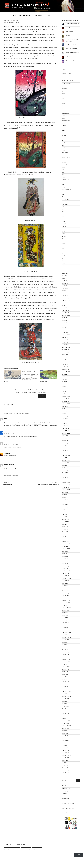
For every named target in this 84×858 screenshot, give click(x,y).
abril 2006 (64, 708)
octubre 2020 (64, 312)
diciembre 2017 (65, 369)
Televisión (64, 236)
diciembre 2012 (65, 511)
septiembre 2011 (65, 548)
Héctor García (34, 849)
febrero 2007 (64, 684)
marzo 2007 (64, 681)
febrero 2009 (64, 625)
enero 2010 (64, 598)
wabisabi (16, 298)
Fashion (63, 130)
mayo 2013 (64, 499)
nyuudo (6, 432)
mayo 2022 (64, 293)
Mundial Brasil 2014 (9, 464)
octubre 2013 (64, 487)
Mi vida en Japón (65, 179)
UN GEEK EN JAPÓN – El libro (68, 803)
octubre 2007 (64, 664)
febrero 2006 (64, 713)
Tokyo (63, 238)
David (5, 418)
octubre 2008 (65, 634)
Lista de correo (16, 849)
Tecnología (64, 231)
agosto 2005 (64, 728)
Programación (65, 204)
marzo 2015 (64, 448)
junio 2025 (64, 280)
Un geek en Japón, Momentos (68, 805)
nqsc (5, 442)
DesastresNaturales (66, 120)
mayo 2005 (64, 735)
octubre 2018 (64, 349)
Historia (63, 150)
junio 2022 (64, 290)
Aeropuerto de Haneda (71, 44)
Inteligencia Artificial (66, 157)
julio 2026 (64, 275)
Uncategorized (65, 250)
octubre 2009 (65, 605)
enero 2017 (64, 393)
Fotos (63, 137)
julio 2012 (64, 524)
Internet (63, 160)
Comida (63, 110)
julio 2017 (64, 381)
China (63, 98)
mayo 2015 (64, 443)
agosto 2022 (64, 288)
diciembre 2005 (65, 718)
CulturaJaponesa (65, 113)
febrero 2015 (64, 450)
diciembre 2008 (65, 629)
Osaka (63, 194)
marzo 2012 (64, 534)
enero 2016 (64, 423)
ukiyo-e (43, 37)
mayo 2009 (64, 617)
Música (63, 182)
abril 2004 (64, 767)
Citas (63, 108)
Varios (63, 253)
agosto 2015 (64, 435)
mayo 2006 (64, 706)
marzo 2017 (64, 388)
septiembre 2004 (65, 755)
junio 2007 (64, 674)
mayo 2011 (64, 558)
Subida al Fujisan (43, 381)
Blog (14, 15)
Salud (63, 211)
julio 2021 (64, 305)
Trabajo (63, 243)
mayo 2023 (64, 283)
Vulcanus (63, 265)
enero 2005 (64, 745)
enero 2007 (64, 686)
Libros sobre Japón (25, 15)
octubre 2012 (64, 516)
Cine (63, 105)
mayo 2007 (64, 676)
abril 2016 (64, 416)
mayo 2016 (64, 413)
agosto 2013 (64, 492)
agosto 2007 (64, 669)
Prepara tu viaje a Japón (37, 847)
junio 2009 (64, 615)
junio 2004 (64, 762)
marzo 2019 (64, 337)
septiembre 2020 (65, 315)
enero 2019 (64, 342)
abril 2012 (64, 531)
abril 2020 (64, 325)
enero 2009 (64, 627)
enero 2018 (64, 366)
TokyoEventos (65, 241)
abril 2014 (64, 472)
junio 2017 (64, 384)
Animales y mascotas (66, 83)
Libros (63, 174)
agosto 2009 (64, 610)
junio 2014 (64, 467)
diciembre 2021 (65, 298)
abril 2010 (64, 590)
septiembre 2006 (65, 696)
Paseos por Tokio (65, 199)
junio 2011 (64, 556)
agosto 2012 (64, 521)
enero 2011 (64, 568)
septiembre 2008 (65, 637)
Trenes (63, 248)
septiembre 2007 (65, 666)
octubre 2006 (65, 693)
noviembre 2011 (65, 543)
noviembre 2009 (65, 602)
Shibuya (63, 218)
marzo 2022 (64, 295)
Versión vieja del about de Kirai (68, 808)
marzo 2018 (64, 361)
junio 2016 (64, 411)
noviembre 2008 (65, 632)
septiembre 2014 (65, 460)
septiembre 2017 (65, 376)
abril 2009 (64, 620)
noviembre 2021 (65, 300)
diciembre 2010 (65, 570)
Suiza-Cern (64, 226)
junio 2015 (64, 440)
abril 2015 (64, 445)
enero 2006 (64, 715)
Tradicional (9, 404)
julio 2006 (64, 701)
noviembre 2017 (65, 371)
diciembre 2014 (65, 452)
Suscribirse (39, 15)
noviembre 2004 (65, 750)
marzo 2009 (64, 622)
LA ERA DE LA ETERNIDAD (67, 796)
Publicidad (64, 206)
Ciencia (63, 103)
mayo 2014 (64, 470)
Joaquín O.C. (7, 453)
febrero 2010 (64, 595)
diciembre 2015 (65, 425)
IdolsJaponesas (65, 152)
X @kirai (5, 849)
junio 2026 (64, 278)
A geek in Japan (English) (25, 849)
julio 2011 (64, 553)
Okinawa (63, 191)
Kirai (16, 20)
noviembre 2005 (65, 720)
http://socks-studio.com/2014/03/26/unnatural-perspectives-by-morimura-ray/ (21, 436)
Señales (63, 214)
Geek (63, 145)
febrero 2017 (64, 391)
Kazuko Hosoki (69, 35)
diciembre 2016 (65, 396)
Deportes (63, 118)
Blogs (63, 96)
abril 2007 (64, 679)
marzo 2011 (64, 563)
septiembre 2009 (65, 607)
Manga (63, 177)
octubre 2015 (64, 430)
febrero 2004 (64, 772)
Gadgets (63, 142)
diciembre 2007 (65, 659)
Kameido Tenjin (32, 118)
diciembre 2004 (65, 747)
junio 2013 (64, 497)
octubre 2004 (65, 752)
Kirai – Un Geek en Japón (30, 5)
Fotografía (64, 135)
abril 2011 (64, 561)
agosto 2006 (64, 698)
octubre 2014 (64, 457)
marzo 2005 (64, 740)
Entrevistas (64, 125)
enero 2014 (64, 479)
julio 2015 (64, 438)
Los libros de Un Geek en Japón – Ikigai (12, 847)
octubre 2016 (64, 401)
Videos (63, 263)
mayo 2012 (64, 529)
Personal (63, 201)
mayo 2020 (64, 322)
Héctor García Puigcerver (71, 48)
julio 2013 (64, 494)
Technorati (64, 228)
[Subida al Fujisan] (48, 374)
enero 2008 (64, 657)
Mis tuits (63, 69)
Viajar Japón (64, 255)
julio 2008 (64, 642)
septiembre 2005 (65, 725)
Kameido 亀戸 (15, 128)
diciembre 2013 (65, 482)
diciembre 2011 (65, 541)
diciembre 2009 (65, 600)
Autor (48, 15)
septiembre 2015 (65, 433)
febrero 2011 (64, 566)
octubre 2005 (65, 723)
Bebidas (63, 93)
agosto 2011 (64, 551)
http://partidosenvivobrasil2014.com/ (12, 468)
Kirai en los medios (65, 169)
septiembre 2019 (65, 334)
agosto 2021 (64, 302)
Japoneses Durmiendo (66, 164)
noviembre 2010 (65, 573)
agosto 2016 (64, 406)
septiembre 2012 (65, 519)
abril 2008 (64, 649)
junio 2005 (64, 733)
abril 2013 (64, 502)
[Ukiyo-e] (12, 374)
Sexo (63, 216)
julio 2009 (64, 612)
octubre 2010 (64, 575)
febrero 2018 (64, 364)
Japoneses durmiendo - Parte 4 (72, 23)
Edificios (63, 123)
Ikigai (63, 155)
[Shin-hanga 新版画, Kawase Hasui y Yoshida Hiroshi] (31, 375)
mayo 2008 (64, 647)
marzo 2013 (64, 504)
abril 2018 (64, 359)
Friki (62, 140)
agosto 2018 (64, 354)
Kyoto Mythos (64, 793)
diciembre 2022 (65, 285)
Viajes (63, 258)
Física (63, 132)
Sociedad (64, 223)
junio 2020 (64, 320)
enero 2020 (64, 332)
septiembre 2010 (65, 578)
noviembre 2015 (65, 428)
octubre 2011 (64, 546)
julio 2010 (64, 583)
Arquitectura (64, 88)
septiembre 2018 (65, 352)
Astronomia (64, 91)
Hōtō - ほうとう (69, 31)
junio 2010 (64, 585)
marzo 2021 (64, 307)
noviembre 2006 (65, 691)
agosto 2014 (64, 462)
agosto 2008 (64, 639)
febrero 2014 (64, 477)
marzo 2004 (64, 770)
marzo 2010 (64, 593)
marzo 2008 (64, 652)
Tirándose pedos (69, 56)
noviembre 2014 (65, 455)
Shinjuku (63, 221)
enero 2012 (64, 538)
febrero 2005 (64, 743)
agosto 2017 (64, 379)
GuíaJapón (64, 147)
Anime (63, 86)
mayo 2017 (64, 386)
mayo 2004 (64, 765)
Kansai (63, 167)
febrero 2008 (64, 654)
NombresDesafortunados (67, 189)
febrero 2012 (64, 536)
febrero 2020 (64, 329)
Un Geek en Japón (66, 73)
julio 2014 (64, 465)
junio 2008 (64, 644)
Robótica (63, 209)
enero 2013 (64, 509)
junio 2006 (64, 703)
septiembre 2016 (65, 403)
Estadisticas (64, 127)
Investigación (64, 162)
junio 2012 (64, 526)
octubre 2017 (64, 374)
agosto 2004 (64, 757)
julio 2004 (64, 760)
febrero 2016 (64, 421)
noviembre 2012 (65, 514)
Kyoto (63, 172)
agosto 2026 (64, 273)
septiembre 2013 (65, 489)
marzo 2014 (64, 475)
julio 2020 (64, 317)
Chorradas (64, 100)
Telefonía (63, 233)
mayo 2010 (64, 588)
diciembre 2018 (65, 344)
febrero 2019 (64, 339)
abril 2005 (64, 738)
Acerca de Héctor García (26, 847)
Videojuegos (64, 260)
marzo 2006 (64, 711)
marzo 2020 (64, 327)
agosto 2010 (64, 580)
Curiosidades (64, 115)
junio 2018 (64, 357)
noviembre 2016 (65, 398)
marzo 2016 (64, 418)
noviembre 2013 (65, 484)
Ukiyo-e (6, 381)
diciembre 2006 (65, 688)
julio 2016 (64, 408)
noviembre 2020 (65, 310)
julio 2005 (64, 730)
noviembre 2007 (65, 661)
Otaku (63, 196)
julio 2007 (64, 671)
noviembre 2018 (65, 347)
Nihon (63, 184)
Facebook (10, 849)
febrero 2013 (64, 507)
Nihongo (63, 187)
